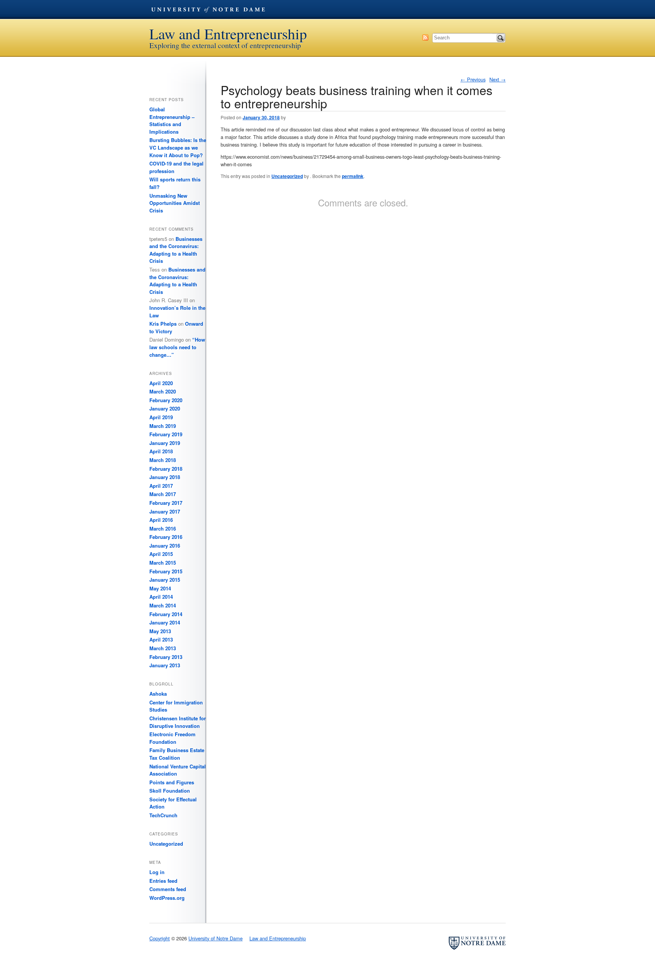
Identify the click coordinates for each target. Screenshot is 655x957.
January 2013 (164, 665)
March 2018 (162, 460)
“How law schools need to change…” (177, 347)
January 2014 (164, 622)
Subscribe (425, 37)
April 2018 (161, 451)
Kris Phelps (163, 323)
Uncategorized (287, 176)
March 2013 (162, 648)
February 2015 (165, 571)
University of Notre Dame (208, 9)
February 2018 (165, 468)
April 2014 (161, 596)
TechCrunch (163, 815)
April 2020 (161, 383)
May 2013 (160, 631)
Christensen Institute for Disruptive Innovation (177, 722)
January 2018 (164, 477)
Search (501, 38)
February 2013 (165, 656)
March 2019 (162, 425)
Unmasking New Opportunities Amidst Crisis (174, 203)
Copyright (159, 938)
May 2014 (160, 588)
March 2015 (162, 562)
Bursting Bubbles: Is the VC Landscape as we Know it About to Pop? (177, 147)
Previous (473, 79)
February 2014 (165, 614)
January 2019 (164, 442)
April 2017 (161, 485)
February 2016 (165, 536)
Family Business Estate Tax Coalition (176, 753)
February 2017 (165, 502)
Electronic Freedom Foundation (172, 738)
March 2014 (162, 605)
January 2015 (164, 579)
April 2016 (161, 519)
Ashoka (158, 693)
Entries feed (163, 880)
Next (497, 79)
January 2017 (164, 511)
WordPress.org (167, 897)
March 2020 (162, 391)
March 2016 (162, 528)
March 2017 (162, 494)
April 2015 (161, 553)
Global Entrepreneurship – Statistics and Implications (171, 120)
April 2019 (161, 417)
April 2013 (161, 639)
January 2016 (164, 545)
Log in (157, 872)
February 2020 (165, 400)
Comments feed (167, 889)
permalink (353, 176)
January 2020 (164, 408)
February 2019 (165, 434)
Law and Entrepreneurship (228, 34)
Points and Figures (171, 782)
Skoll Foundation (169, 790)
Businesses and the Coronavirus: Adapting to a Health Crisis (175, 250)
